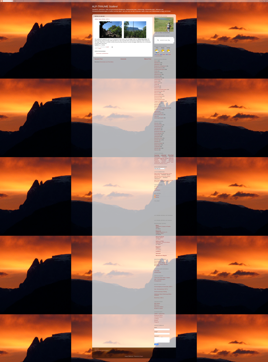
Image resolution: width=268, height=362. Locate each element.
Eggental (162, 158)
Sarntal (156, 155)
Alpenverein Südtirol (158, 306)
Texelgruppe (157, 146)
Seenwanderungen (158, 91)
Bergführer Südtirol (158, 308)
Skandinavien (157, 190)
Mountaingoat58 (157, 261)
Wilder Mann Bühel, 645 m (102, 19)
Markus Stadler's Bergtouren (160, 262)
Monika (157, 197)
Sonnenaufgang (157, 94)
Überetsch (156, 149)
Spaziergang (157, 97)
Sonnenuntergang (158, 96)
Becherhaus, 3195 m (159, 297)
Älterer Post (147, 59)
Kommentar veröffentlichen (102, 53)
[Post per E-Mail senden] (112, 46)
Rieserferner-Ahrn (158, 138)
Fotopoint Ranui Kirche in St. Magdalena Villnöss (161, 233)
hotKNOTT (158, 251)
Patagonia (156, 322)
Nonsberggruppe (158, 133)
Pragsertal (156, 160)
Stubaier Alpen (157, 144)
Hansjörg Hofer (157, 272)
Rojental (168, 162)
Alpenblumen (157, 62)
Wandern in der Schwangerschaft (161, 107)
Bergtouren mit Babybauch (160, 66)
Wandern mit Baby (158, 109)
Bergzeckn (158, 246)
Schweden (156, 141)
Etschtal (171, 155)
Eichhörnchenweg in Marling (160, 291)
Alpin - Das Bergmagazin (159, 279)
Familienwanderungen (159, 69)
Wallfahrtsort (157, 106)
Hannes (157, 195)
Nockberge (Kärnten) (159, 131)
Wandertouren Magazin (161, 255)
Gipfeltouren (157, 72)
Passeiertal (157, 156)
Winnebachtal (157, 163)
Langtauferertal (157, 162)
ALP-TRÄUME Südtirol (105, 6)
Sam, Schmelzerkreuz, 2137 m (161, 289)
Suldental (171, 158)
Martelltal (171, 156)
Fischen (156, 71)
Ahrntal (166, 158)
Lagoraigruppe (157, 128)
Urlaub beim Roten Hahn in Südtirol (162, 277)
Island (155, 188)
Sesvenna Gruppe (158, 143)
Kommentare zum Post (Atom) (106, 61)
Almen (155, 61)
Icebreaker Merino (158, 317)
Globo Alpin (156, 270)
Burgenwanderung (158, 67)
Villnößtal (164, 156)
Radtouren (156, 87)
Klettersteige (157, 82)
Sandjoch (158, 247)
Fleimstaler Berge (158, 124)
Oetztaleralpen (157, 134)
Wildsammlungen (158, 112)
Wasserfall (156, 111)
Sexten (172, 162)
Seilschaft (158, 253)
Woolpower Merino (158, 315)
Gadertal (156, 159)
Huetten (156, 81)
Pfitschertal (171, 160)
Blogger (141, 356)
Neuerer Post (99, 59)
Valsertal (161, 163)
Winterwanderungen (158, 114)
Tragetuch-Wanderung (159, 101)
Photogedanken (157, 280)
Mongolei (156, 186)
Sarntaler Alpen (157, 139)
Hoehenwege (157, 79)
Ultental (163, 155)
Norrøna (156, 320)
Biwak (157, 225)
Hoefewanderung (158, 77)
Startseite (123, 59)
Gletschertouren (157, 74)
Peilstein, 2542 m (159, 237)
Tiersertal (164, 160)
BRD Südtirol (157, 303)
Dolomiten (156, 123)
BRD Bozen (156, 305)
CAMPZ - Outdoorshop (159, 313)
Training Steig (157, 102)
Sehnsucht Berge (160, 236)
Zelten (155, 116)
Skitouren (156, 92)
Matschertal (163, 162)
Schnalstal (157, 158)
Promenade (156, 86)
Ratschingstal (163, 159)
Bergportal (158, 231)
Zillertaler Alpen (157, 148)
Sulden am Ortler (160, 241)
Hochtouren (156, 76)
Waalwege (156, 104)
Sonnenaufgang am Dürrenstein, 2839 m (163, 286)
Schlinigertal (165, 163)
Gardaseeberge (157, 126)
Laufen (99, 48)
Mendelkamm (157, 129)
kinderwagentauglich (158, 117)
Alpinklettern (157, 64)
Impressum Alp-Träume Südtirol (102, 350)
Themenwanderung (158, 99)
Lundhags (156, 318)
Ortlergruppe (157, 136)
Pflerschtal (171, 159)
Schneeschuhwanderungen (160, 89)
